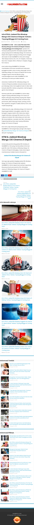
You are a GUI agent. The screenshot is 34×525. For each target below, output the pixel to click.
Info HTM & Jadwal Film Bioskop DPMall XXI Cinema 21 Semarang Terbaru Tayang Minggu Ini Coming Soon (20, 491)
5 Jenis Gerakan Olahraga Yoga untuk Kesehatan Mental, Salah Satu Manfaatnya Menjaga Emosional (20, 385)
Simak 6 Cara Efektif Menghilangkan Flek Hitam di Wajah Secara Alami (20, 364)
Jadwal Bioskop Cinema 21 (10, 179)
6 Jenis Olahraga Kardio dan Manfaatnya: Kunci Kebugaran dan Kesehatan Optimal (20, 423)
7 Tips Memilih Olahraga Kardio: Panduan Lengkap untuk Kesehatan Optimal (20, 391)
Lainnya (7, 11)
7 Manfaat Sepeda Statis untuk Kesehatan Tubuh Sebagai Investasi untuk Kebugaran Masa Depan (20, 404)
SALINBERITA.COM (17, 513)
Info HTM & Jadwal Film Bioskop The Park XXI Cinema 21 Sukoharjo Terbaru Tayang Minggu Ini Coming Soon (21, 484)
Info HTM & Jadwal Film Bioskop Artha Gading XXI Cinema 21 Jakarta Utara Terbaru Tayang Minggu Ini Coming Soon (17, 249)
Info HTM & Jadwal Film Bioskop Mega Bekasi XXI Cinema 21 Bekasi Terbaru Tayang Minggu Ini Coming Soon (23, 194)
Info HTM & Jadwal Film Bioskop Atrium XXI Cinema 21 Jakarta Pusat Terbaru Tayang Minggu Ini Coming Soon (17, 224)
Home (3, 11)
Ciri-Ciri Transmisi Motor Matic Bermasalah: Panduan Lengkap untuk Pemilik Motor (21, 410)
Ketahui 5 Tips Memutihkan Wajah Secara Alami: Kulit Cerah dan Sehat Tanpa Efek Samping (20, 371)
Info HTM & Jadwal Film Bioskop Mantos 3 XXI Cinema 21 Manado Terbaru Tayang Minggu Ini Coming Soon (11, 186)
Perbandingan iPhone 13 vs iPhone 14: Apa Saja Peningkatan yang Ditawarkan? (20, 463)
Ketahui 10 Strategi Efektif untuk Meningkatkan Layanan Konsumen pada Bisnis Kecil (21, 417)
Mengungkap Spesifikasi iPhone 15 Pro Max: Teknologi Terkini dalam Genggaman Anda (21, 436)
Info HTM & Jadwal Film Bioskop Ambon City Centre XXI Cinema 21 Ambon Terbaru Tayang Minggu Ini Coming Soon (17, 348)
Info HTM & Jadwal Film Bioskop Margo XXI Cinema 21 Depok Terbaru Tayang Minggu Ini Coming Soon (21, 443)
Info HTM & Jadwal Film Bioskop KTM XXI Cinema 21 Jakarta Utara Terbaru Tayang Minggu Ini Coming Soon (20, 498)
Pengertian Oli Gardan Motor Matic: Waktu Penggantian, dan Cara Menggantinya (20, 377)
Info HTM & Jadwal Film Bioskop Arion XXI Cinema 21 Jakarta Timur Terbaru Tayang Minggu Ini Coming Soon (16, 274)
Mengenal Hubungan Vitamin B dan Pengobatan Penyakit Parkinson (19, 449)
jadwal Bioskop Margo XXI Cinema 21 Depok (16, 131)
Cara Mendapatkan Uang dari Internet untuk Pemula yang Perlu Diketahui (21, 397)
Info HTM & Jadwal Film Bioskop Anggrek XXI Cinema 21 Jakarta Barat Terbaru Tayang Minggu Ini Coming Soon (17, 323)
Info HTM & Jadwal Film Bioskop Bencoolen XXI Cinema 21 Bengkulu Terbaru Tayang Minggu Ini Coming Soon (20, 477)
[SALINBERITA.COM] (17, 4)
